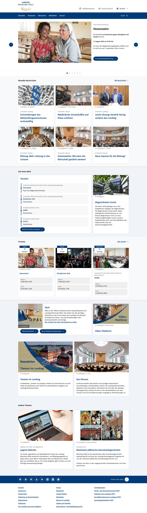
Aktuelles (21, 16)
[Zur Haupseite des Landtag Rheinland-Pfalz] (25, 6)
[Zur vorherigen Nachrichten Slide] (11, 45)
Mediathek (53, 16)
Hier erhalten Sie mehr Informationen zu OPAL (61, 322)
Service (62, 16)
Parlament (31, 16)
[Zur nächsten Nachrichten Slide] (136, 45)
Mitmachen (42, 16)
